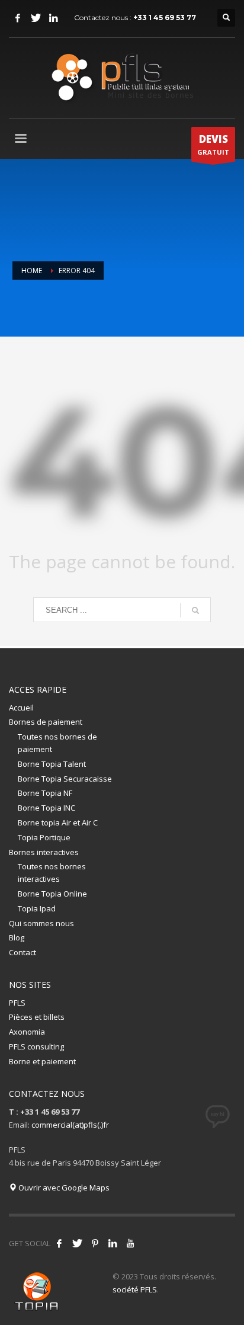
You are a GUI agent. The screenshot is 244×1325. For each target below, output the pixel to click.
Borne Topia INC (46, 807)
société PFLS (135, 1289)
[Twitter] (35, 18)
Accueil (21, 707)
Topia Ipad (37, 908)
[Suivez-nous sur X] (77, 1243)
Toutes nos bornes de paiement (57, 742)
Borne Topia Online (52, 893)
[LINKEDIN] (53, 18)
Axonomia (27, 1031)
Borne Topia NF (45, 793)
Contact (22, 952)
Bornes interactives (44, 852)
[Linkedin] (112, 1243)
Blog (16, 937)
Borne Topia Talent (52, 763)
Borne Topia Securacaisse (65, 778)
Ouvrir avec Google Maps (63, 1187)
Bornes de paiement (45, 721)
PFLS (17, 1002)
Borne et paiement (42, 1061)
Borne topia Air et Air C (58, 822)
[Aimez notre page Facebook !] (59, 1243)
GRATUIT (213, 144)
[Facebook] (18, 18)
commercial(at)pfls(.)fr (70, 1124)
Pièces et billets (37, 1017)
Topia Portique (44, 837)
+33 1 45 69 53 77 (164, 17)
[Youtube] (130, 1243)
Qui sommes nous (41, 923)
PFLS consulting (36, 1046)
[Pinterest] (95, 1243)
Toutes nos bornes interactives (52, 872)
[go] (195, 610)
